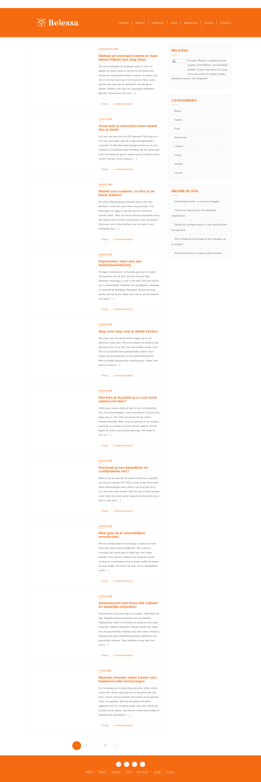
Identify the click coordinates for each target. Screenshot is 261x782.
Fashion (178, 119)
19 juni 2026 (105, 391)
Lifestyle (178, 146)
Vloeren (178, 172)
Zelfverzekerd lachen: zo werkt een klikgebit (196, 201)
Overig (104, 103)
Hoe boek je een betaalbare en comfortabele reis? (123, 469)
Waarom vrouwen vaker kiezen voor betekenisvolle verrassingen (128, 679)
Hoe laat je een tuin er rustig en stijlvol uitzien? (198, 253)
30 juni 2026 (105, 184)
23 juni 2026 (105, 324)
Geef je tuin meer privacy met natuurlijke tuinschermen (194, 213)
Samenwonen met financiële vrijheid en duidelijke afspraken (128, 605)
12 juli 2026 (105, 119)
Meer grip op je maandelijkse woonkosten (122, 535)
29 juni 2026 (105, 254)
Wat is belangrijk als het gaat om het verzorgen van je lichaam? (199, 242)
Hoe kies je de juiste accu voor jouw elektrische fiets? (128, 399)
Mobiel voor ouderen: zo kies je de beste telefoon (126, 193)
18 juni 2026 (105, 461)
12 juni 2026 (105, 596)
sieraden (178, 164)
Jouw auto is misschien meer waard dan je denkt (128, 127)
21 (105, 745)
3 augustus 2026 (108, 49)
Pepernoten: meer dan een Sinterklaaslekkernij (120, 263)
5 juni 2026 (105, 671)
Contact (170, 771)
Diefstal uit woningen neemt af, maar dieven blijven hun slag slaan (128, 57)
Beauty (177, 111)
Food (177, 128)
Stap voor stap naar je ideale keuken (128, 331)
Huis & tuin (180, 137)
